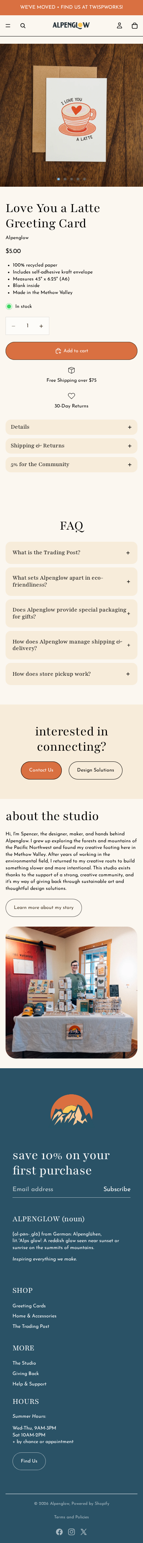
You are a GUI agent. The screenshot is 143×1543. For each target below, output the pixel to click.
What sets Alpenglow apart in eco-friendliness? (57, 581)
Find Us (29, 1461)
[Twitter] (83, 1532)
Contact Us (41, 770)
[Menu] (8, 26)
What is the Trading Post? (46, 552)
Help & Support (29, 1384)
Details (20, 427)
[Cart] (134, 25)
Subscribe (117, 1190)
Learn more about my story (44, 907)
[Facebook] (59, 1532)
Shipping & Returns (38, 445)
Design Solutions (95, 770)
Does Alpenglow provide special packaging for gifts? (69, 613)
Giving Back (25, 1373)
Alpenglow (59, 1504)
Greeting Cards (29, 1306)
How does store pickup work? (51, 674)
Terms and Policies (71, 1517)
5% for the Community (40, 464)
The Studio (24, 1363)
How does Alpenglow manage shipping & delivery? (67, 645)
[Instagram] (71, 1532)
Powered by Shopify (90, 1504)
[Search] (23, 25)
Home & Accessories (34, 1316)
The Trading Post (30, 1326)
